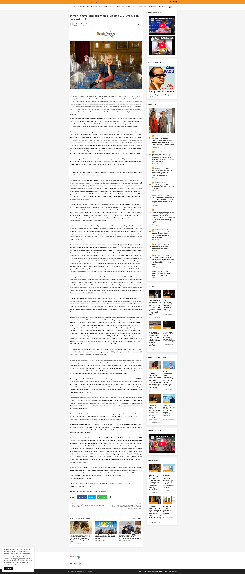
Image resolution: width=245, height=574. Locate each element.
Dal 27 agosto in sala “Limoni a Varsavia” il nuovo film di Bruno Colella (105, 536)
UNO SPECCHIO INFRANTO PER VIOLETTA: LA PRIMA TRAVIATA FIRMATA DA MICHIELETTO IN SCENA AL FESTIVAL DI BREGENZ (154, 339)
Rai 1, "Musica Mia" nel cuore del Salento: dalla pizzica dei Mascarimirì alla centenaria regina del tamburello (162, 173)
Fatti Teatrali (141, 7)
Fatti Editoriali (109, 7)
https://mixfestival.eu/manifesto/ (130, 153)
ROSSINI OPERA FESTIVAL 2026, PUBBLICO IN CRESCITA (162, 274)
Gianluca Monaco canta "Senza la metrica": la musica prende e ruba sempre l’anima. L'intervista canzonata (169, 379)
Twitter (93, 497)
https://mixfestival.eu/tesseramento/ (80, 419)
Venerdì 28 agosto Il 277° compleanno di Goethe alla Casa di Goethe (163, 186)
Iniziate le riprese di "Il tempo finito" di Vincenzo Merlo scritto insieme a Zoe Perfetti (129, 536)
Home (73, 7)
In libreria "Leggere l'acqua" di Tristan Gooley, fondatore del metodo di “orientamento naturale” (168, 481)
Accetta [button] (8, 568)
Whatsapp (103, 497)
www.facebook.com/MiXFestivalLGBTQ (120, 483)
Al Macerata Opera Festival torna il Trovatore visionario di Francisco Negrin (169, 336)
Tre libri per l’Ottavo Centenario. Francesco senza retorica (169, 510)
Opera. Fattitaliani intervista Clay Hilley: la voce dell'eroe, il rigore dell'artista (168, 306)
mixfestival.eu (94, 483)
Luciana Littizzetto (83, 12)
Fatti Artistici (81, 7)
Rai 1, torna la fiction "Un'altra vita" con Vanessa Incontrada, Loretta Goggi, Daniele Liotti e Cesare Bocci (163, 141)
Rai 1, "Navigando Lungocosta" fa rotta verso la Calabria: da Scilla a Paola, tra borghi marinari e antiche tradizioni (163, 200)
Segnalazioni (98, 2)
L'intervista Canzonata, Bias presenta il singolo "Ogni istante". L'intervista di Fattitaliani (169, 410)
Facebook (83, 497)
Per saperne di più (10, 564)
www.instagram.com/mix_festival (81, 486)
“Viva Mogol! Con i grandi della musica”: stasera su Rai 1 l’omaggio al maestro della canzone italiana (162, 234)
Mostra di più (137, 518)
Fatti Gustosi (120, 7)
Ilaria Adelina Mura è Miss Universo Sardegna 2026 (160, 247)
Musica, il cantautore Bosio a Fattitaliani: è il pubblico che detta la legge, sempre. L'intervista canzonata (154, 412)
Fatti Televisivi (152, 7)
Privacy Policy (88, 2)
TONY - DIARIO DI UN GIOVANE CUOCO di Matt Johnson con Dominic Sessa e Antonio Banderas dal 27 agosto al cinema (80, 538)
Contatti (79, 2)
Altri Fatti (162, 7)
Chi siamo (71, 2)
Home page (73, 12)
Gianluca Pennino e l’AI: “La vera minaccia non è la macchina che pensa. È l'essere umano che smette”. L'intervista (155, 482)
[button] (177, 7)
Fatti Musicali (130, 7)
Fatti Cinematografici (94, 7)
